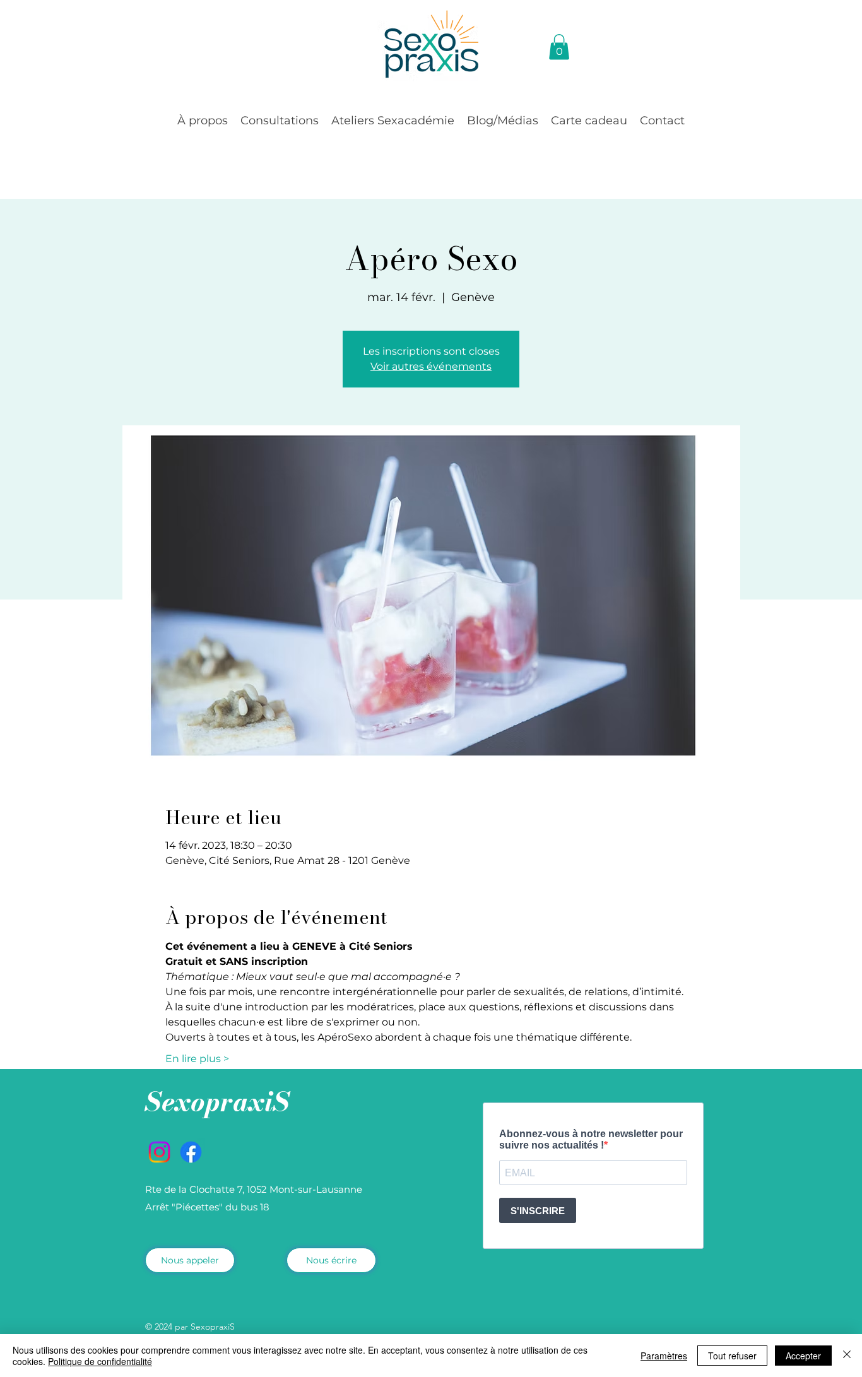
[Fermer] (846, 1355)
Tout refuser (732, 1355)
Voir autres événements (431, 366)
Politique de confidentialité (100, 1361)
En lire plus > (197, 1059)
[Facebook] (191, 1152)
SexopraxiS (217, 1101)
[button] (202, 120)
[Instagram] (159, 1152)
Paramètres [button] (664, 1355)
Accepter (803, 1355)
